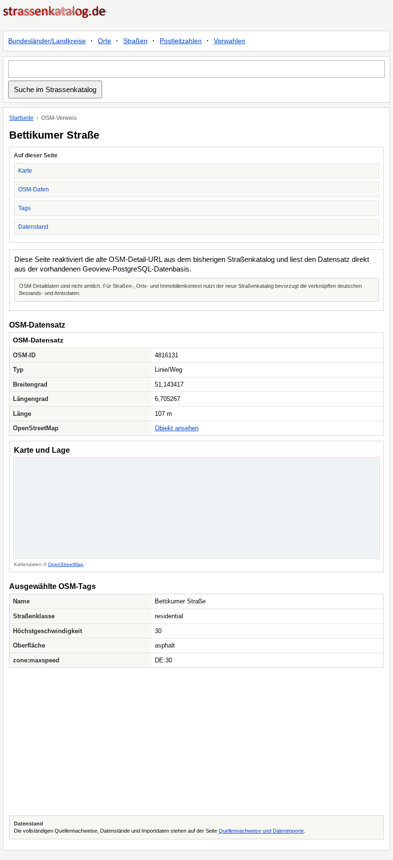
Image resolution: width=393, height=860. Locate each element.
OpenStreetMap (65, 564)
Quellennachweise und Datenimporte (261, 831)
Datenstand (33, 227)
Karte (25, 170)
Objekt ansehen (176, 428)
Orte (104, 41)
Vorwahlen (229, 41)
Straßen (135, 41)
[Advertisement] (196, 741)
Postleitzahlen (181, 41)
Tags (24, 208)
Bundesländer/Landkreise (47, 41)
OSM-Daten (33, 189)
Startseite (21, 118)
